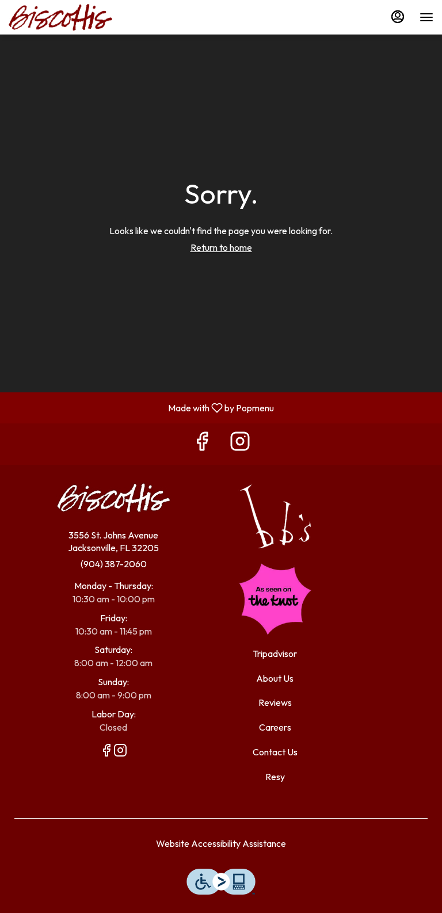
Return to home (221, 247)
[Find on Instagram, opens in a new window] (240, 444)
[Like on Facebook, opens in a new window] (202, 444)
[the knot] (274, 597)
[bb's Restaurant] (274, 515)
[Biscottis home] (60, 17)
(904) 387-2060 (114, 564)
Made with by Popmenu (141, 407)
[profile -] (398, 17)
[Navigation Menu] (426, 17)
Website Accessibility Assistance (221, 843)
